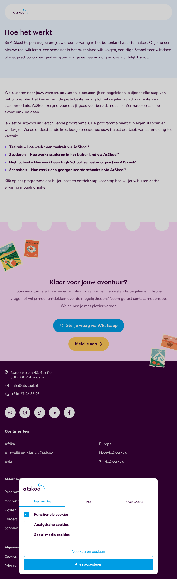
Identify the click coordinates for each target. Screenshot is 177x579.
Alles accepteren (88, 564)
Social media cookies (52, 534)
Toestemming (42, 501)
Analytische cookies (51, 524)
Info (88, 501)
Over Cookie (134, 501)
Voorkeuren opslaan (88, 551)
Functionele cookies (51, 514)
